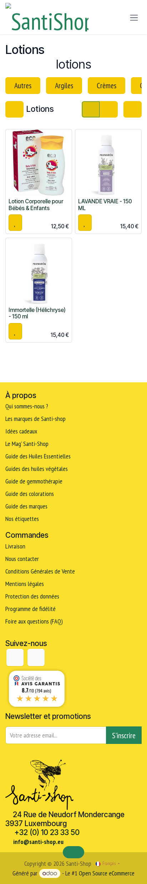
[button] (15, 222)
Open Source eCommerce (107, 873)
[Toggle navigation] (134, 17)
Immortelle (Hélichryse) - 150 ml (37, 313)
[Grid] (91, 109)
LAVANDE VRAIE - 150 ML (105, 204)
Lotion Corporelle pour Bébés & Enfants (36, 204)
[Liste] (109, 109)
